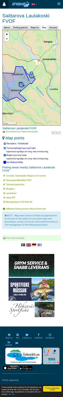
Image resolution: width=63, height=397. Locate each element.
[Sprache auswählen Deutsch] (34, 245)
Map (44, 27)
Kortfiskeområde (14, 162)
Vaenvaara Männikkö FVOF (18, 180)
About (7, 27)
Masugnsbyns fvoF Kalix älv (19, 202)
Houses (53, 27)
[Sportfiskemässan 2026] (31, 289)
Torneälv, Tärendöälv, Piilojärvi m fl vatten (26, 176)
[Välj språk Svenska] (23, 245)
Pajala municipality (29, 131)
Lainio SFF (10, 197)
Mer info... (12, 394)
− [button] (7, 39)
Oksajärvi (10, 189)
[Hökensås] (31, 309)
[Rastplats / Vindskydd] (21, 85)
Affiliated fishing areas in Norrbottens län (26, 209)
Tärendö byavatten (15, 184)
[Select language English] (28, 245)
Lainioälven (11, 193)
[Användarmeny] (4, 4)
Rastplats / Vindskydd (17, 143)
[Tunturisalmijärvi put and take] (31, 76)
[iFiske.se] (21, 4)
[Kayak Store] (31, 265)
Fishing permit (20, 27)
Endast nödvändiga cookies (52, 389)
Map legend (56, 133)
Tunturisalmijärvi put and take (21, 148)
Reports (35, 27)
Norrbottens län (13, 131)
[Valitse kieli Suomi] (40, 245)
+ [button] (7, 34)
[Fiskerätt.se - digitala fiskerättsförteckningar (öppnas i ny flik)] (23, 356)
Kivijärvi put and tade (16, 155)
